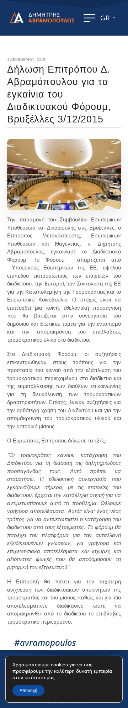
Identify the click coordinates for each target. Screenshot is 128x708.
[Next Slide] (109, 174)
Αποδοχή (28, 690)
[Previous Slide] (19, 174)
